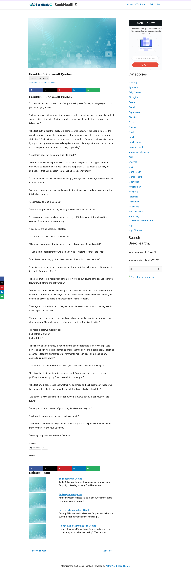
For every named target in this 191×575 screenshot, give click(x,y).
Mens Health (135, 172)
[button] (144, 4)
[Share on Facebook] (36, 90)
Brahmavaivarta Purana (142, 220)
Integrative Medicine (139, 152)
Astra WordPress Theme (118, 566)
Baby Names (135, 92)
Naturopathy (135, 186)
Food (131, 132)
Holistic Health (136, 147)
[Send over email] (93, 90)
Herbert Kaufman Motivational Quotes (77, 525)
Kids (131, 157)
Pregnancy (134, 206)
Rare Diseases (136, 211)
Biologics (133, 97)
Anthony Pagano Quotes (70, 494)
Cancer (132, 102)
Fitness (132, 127)
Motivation (33, 82)
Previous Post (37, 551)
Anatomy (133, 82)
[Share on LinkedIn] (79, 90)
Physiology (134, 201)
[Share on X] (50, 90)
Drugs (131, 122)
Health (132, 137)
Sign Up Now (145, 65)
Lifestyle (133, 162)
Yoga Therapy (135, 230)
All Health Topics (134, 4)
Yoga (131, 225)
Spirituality (134, 216)
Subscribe (155, 4)
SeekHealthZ (65, 4)
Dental (132, 107)
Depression (134, 112)
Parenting (133, 196)
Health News (135, 142)
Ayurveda (133, 87)
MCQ (131, 167)
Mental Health (135, 177)
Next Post (108, 551)
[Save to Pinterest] (64, 90)
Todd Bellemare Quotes (70, 478)
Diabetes (133, 117)
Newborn (133, 191)
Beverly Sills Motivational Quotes (75, 510)
